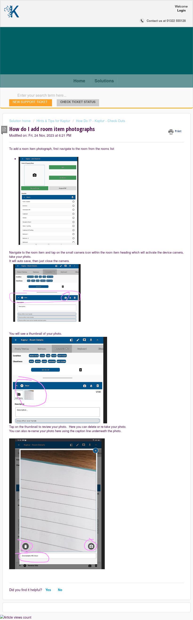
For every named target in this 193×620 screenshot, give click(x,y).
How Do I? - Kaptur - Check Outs (100, 120)
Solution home (20, 120)
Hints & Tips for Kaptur (53, 120)
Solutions (104, 81)
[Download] (88, 314)
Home (79, 81)
